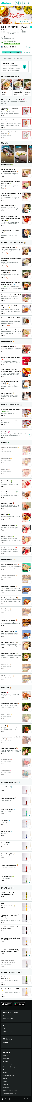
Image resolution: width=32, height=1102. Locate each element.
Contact (5, 1073)
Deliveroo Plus (7, 1016)
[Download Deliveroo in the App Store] (6, 1004)
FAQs (4, 1070)
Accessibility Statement (9, 1093)
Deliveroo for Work (8, 1018)
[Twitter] (6, 1099)
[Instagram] (9, 1099)
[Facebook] (2, 1099)
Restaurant (6, 1042)
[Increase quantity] (10, 88)
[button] (15, 67)
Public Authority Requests (10, 1090)
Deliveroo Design (7, 1064)
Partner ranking (7, 1087)
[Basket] (20, 3)
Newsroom (6, 1058)
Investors (5, 1061)
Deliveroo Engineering (9, 1067)
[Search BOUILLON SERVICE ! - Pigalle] (17, 3)
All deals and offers (8, 1032)
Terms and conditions (8, 1075)
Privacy (5, 1078)
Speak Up (5, 1084)
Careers (5, 1045)
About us (5, 1055)
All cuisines (6, 1029)
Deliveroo (6, 3)
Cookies (5, 1081)
